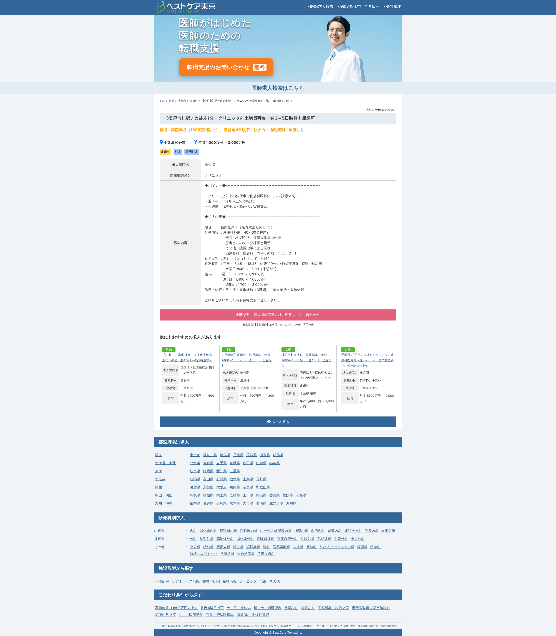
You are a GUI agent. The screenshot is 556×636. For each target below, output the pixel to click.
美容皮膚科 (266, 554)
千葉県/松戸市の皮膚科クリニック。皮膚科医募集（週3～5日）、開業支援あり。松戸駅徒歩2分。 (367, 360)
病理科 (362, 547)
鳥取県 (195, 495)
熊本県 (235, 503)
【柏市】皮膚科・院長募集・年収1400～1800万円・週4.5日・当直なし (306, 360)
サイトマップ (334, 626)
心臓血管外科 (287, 539)
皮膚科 (194, 100)
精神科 (208, 547)
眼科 (266, 547)
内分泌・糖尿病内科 (275, 531)
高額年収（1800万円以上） (176, 608)
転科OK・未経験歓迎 (253, 615)
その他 (274, 581)
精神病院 (230, 581)
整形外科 (206, 539)
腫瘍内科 (372, 531)
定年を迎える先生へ (267, 626)
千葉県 (182, 100)
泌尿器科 (253, 547)
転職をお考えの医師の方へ (183, 626)
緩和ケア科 (353, 531)
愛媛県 (288, 495)
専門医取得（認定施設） (371, 608)
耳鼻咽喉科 (281, 547)
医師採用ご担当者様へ (359, 6)
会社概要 (394, 6)
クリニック (248, 581)
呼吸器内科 (248, 531)
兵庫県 (235, 487)
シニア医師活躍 (191, 615)
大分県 (248, 503)
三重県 (235, 471)
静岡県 (208, 471)
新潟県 (195, 479)
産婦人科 (223, 547)
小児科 (195, 547)
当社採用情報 (388, 626)
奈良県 (248, 487)
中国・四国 (163, 495)
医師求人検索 (322, 6)
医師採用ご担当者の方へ (238, 626)
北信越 (160, 479)
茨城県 (251, 455)
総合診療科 (246, 554)
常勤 (171, 100)
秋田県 (248, 463)
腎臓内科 (335, 531)
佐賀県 (208, 503)
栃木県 (265, 455)
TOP (162, 100)
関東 (158, 455)
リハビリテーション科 (336, 547)
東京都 (195, 455)
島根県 (208, 495)
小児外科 (358, 539)
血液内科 (318, 531)
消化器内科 (208, 531)
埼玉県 (225, 455)
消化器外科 (245, 539)
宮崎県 (261, 503)
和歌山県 (263, 487)
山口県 (248, 495)
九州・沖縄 (163, 503)
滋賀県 (195, 487)
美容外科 (341, 539)
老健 (263, 581)
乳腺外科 (307, 539)
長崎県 (221, 503)
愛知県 (221, 471)
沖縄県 (291, 503)
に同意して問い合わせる (278, 315)
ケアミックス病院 (186, 581)
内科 (193, 531)
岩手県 (221, 463)
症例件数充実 (165, 615)
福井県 (235, 479)
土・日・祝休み (239, 608)
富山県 (208, 479)
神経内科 (301, 531)
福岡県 (195, 503)
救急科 (375, 547)
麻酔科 (311, 547)
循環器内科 (228, 531)
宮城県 (235, 463)
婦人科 (238, 547)
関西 (158, 487)
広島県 (235, 495)
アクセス (319, 626)
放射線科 (227, 554)
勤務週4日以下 (212, 608)
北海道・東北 (165, 463)
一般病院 (162, 581)
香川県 (274, 495)
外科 (193, 539)
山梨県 (248, 479)
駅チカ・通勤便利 (267, 608)
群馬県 (278, 455)
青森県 (208, 463)
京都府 (208, 487)
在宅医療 (388, 531)
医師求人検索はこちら (278, 88)
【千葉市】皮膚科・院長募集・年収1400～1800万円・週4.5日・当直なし (247, 360)
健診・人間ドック (204, 554)
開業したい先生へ (211, 626)
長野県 (261, 479)
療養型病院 (211, 581)
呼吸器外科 (265, 539)
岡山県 (221, 495)
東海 (158, 471)
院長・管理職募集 (220, 615)
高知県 (301, 495)
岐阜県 (195, 471)
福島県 (274, 463)
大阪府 (221, 487)
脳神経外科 (225, 539)
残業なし (291, 608)
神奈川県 (210, 455)
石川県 (221, 479)
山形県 (261, 463)
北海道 (195, 463)
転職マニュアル (290, 626)
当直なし (308, 608)
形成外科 (324, 539)
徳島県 (261, 495)
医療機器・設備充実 (333, 608)
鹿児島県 (276, 503)
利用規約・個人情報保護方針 (258, 315)
